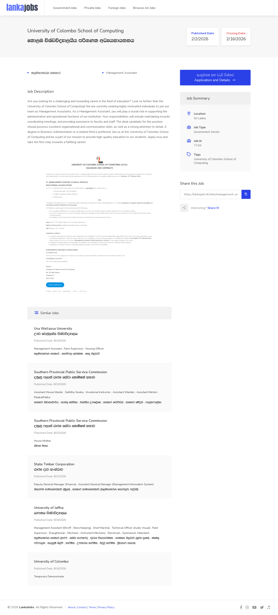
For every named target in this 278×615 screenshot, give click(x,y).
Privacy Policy (106, 607)
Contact (82, 607)
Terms (92, 607)
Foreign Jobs (117, 8)
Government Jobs (65, 8)
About (71, 607)
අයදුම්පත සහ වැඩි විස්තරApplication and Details (214, 77)
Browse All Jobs (144, 8)
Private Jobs (92, 8)
